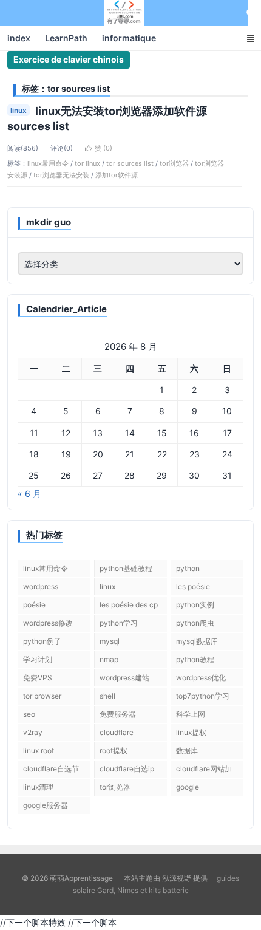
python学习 (119, 622)
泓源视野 (176, 878)
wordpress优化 (201, 677)
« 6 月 (29, 493)
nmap (109, 659)
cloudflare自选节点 (51, 771)
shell (107, 695)
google (187, 787)
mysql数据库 (197, 641)
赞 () (103, 148)
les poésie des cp (129, 604)
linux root (38, 750)
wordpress (40, 586)
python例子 (42, 641)
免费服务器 (118, 714)
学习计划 (37, 659)
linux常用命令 (48, 163)
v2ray (32, 732)
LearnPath (66, 38)
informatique (129, 38)
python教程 (195, 659)
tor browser (42, 695)
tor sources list (130, 163)
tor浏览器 (174, 163)
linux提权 (191, 732)
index (18, 38)
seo (29, 714)
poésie (34, 604)
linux (18, 110)
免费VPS (37, 677)
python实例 (195, 604)
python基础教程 (126, 568)
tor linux (87, 163)
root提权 (113, 750)
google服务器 (45, 805)
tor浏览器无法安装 (61, 175)
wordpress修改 (48, 622)
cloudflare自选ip (127, 768)
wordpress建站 (124, 677)
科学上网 (190, 714)
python (188, 568)
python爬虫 (195, 622)
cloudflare (117, 732)
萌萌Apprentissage (124, 13)
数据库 (187, 750)
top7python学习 (202, 695)
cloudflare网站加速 (204, 771)
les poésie (193, 586)
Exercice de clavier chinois (68, 59)
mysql (110, 641)
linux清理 (38, 787)
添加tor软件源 (116, 175)
